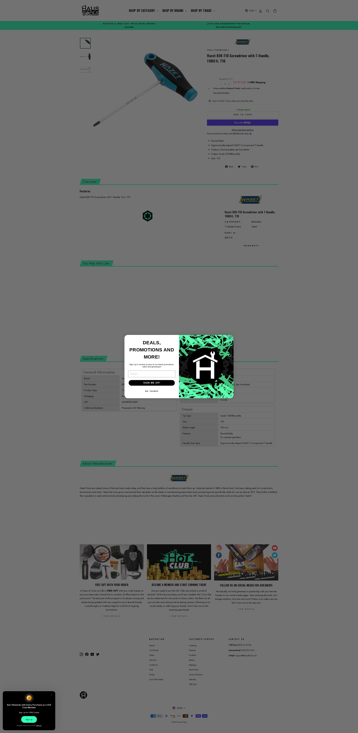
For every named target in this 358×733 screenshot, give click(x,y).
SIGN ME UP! (151, 383)
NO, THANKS (151, 391)
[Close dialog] (230, 338)
